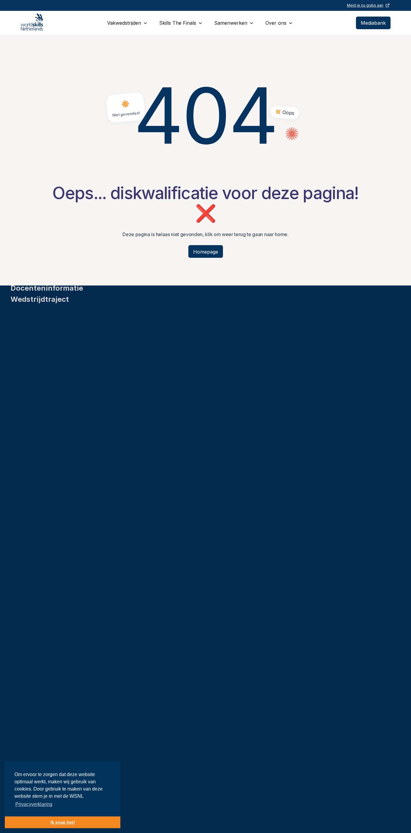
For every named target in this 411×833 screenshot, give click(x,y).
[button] (127, 23)
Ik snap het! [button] (63, 822)
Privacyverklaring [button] (33, 804)
